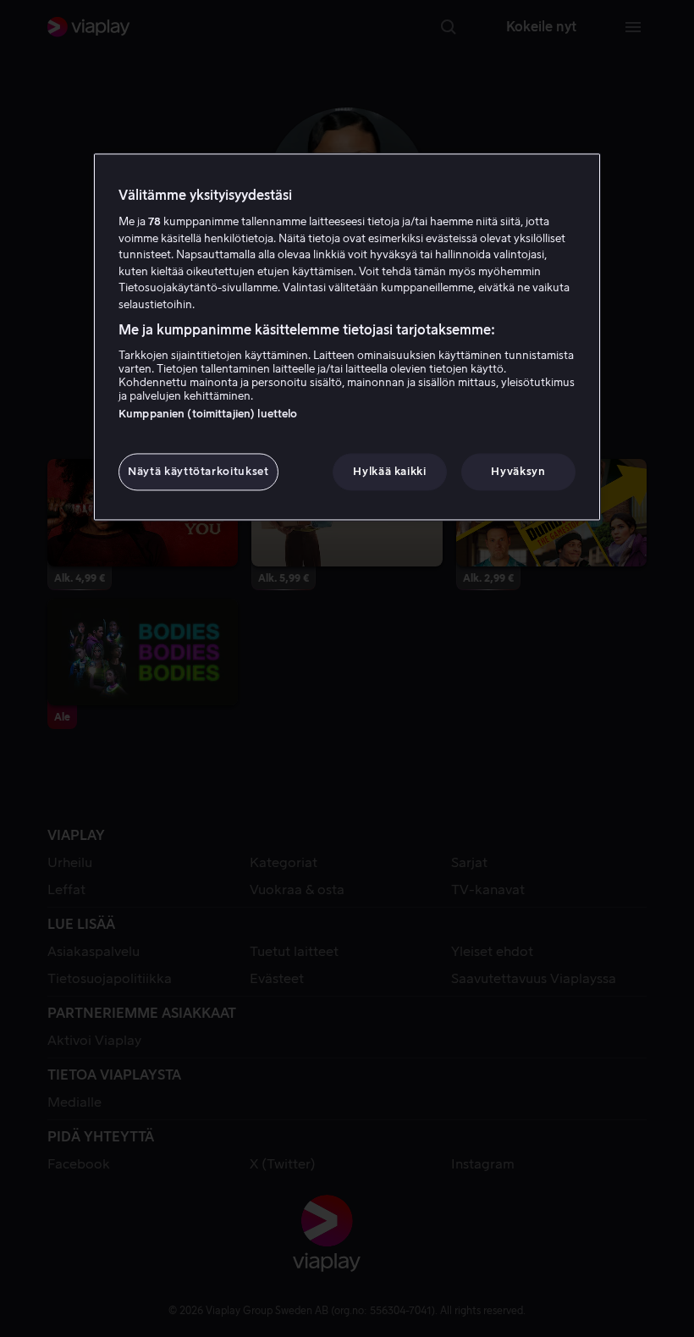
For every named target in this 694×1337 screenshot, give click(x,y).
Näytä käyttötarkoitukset (198, 471)
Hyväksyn (518, 471)
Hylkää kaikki (389, 471)
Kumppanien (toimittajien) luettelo (207, 413)
